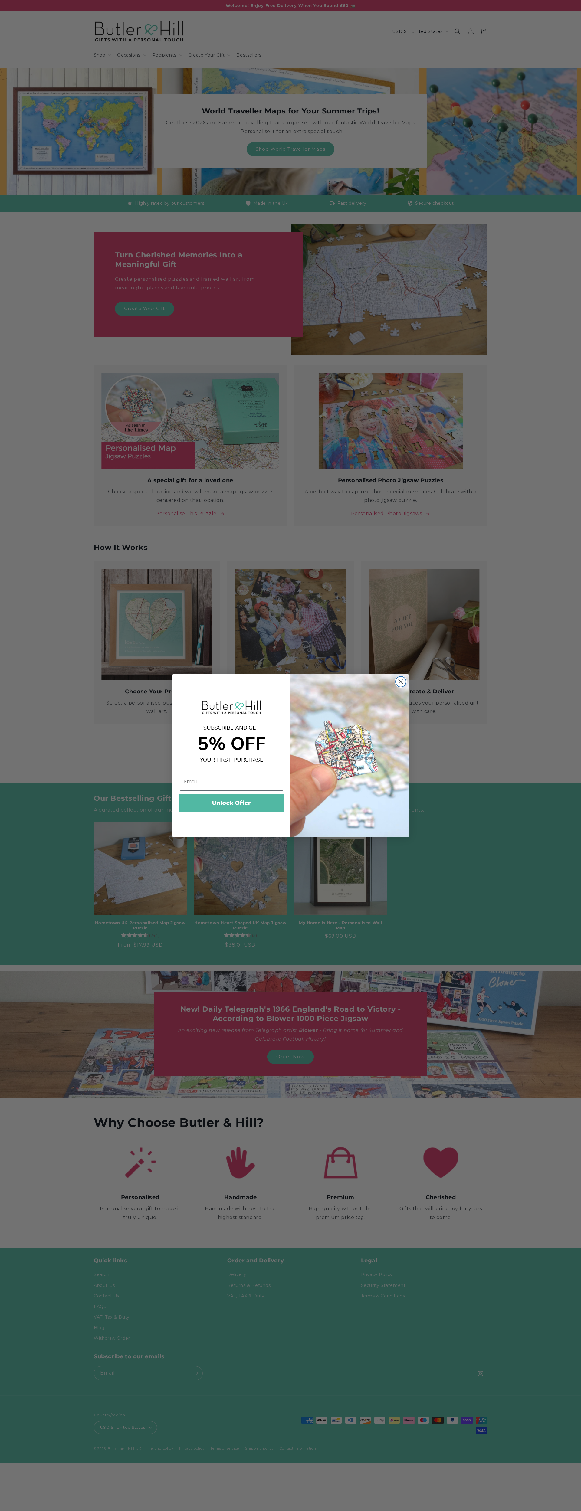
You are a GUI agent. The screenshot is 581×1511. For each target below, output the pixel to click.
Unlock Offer (231, 803)
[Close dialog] (401, 681)
